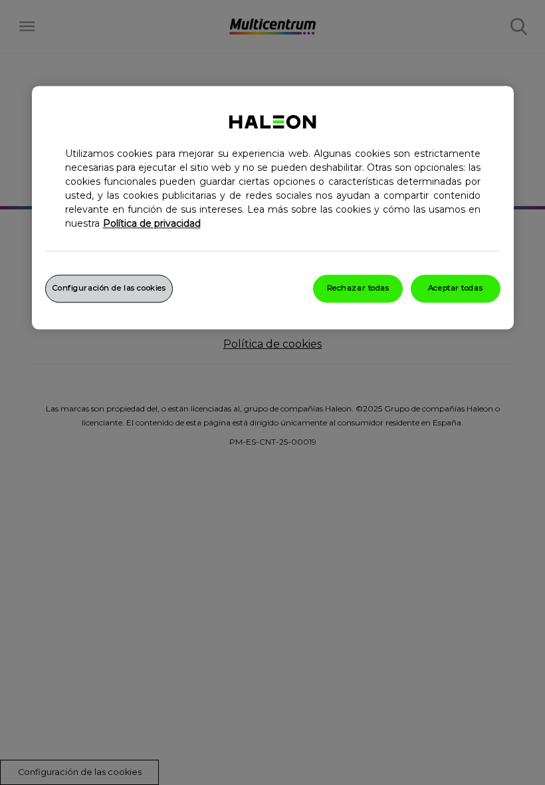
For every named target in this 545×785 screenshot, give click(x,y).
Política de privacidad (152, 224)
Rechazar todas (358, 288)
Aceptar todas (455, 288)
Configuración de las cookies (109, 288)
